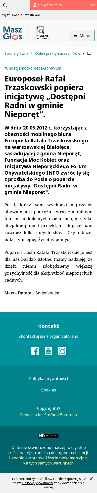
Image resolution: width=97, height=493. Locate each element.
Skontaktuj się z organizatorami (48, 336)
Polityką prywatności (37, 483)
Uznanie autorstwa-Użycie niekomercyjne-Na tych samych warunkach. (48, 460)
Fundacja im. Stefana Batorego (48, 414)
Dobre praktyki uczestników (58, 53)
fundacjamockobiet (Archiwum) (33, 68)
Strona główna (16, 53)
